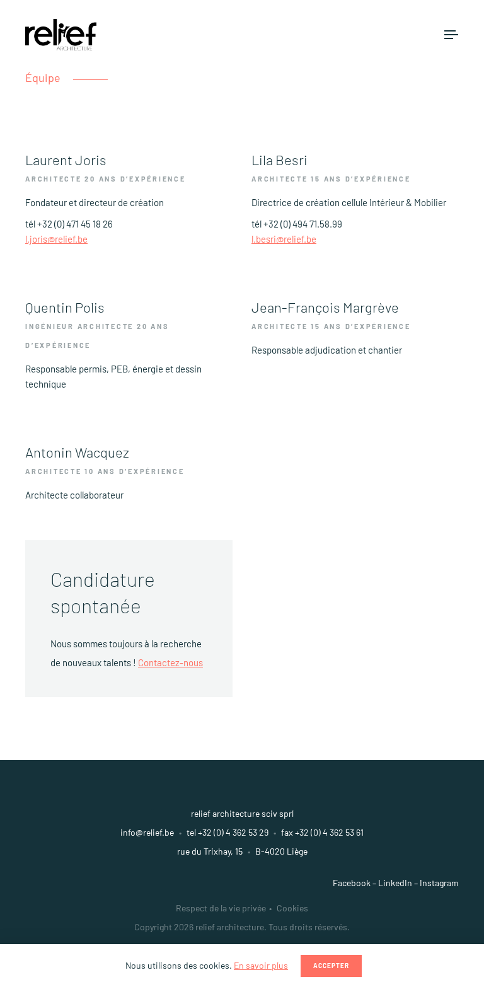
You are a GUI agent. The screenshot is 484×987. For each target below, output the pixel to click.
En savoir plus (261, 965)
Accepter (331, 965)
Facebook (352, 882)
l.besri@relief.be (283, 239)
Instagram (439, 882)
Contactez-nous (170, 662)
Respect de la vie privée (221, 908)
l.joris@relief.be (56, 239)
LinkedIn (395, 882)
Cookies (292, 908)
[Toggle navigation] (451, 34)
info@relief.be (147, 832)
